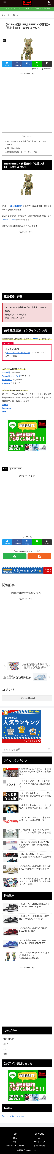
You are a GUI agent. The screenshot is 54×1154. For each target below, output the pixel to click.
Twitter (35, 339)
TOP (15, 1134)
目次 (24, 136)
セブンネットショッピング (18, 352)
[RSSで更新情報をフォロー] (39, 556)
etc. (6, 469)
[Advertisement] (27, 102)
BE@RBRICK (16, 206)
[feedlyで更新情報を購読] (14, 556)
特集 (5, 1054)
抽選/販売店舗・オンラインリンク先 (22, 152)
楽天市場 (6, 372)
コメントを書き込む (27, 698)
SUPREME (8, 1039)
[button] (49, 749)
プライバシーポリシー (14, 1145)
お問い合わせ (39, 1145)
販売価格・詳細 (13, 148)
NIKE (5, 1044)
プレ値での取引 (9, 219)
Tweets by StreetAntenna (13, 1116)
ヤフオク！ (7, 379)
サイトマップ (39, 1142)
